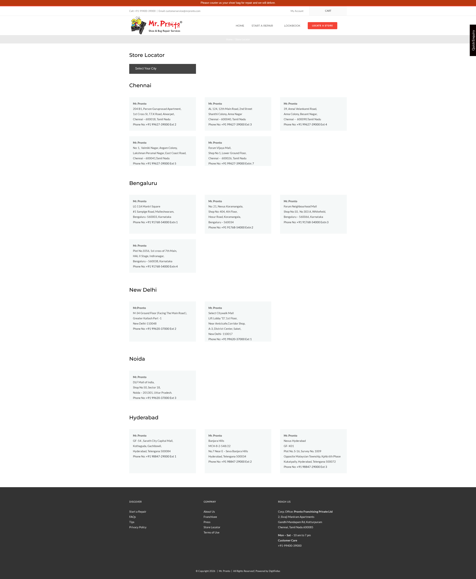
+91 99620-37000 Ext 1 (236, 339)
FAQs (132, 516)
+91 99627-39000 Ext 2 (161, 124)
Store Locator (212, 527)
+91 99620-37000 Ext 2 (161, 328)
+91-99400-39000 (145, 10)
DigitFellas (274, 571)
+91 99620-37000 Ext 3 (161, 397)
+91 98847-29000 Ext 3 (312, 466)
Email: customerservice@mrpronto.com (179, 10)
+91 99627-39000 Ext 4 (312, 124)
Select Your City (145, 68)
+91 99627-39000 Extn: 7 (237, 163)
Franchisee (210, 516)
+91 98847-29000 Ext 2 (236, 461)
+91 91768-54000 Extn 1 (162, 222)
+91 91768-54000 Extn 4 (162, 266)
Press (207, 522)
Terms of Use (211, 532)
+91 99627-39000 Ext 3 (236, 124)
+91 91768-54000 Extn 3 (313, 222)
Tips (131, 522)
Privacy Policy (138, 527)
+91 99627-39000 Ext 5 (161, 163)
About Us (209, 511)
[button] (346, 25)
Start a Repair (137, 511)
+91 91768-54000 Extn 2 (237, 227)
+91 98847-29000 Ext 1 (161, 456)
